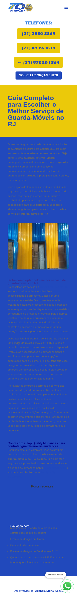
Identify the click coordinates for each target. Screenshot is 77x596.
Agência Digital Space (49, 590)
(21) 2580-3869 (38, 33)
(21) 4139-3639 (38, 48)
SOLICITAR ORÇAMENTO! (38, 75)
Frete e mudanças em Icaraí (27, 538)
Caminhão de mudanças (24, 545)
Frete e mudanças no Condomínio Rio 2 (34, 551)
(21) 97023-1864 (41, 62)
